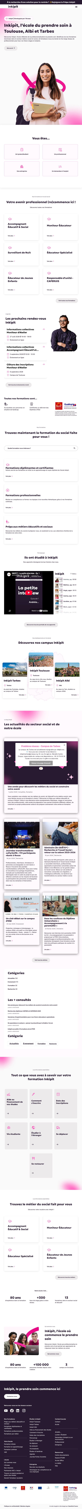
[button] (41, 746)
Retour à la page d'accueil (41, 763)
